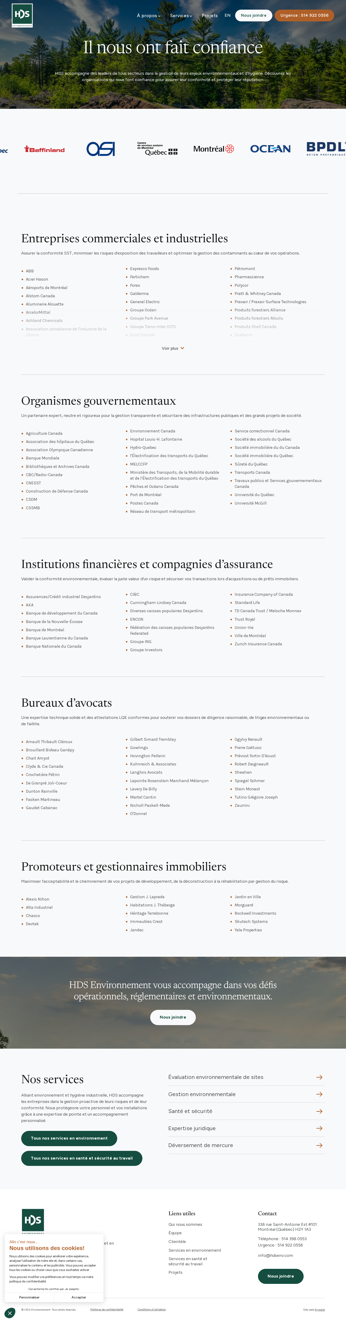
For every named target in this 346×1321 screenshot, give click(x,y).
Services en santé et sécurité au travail (188, 1261)
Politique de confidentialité (106, 1309)
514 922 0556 (290, 1245)
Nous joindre (253, 15)
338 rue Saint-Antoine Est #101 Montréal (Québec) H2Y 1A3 (287, 1227)
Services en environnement (195, 1250)
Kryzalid (320, 1309)
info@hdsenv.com (275, 1255)
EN (227, 15)
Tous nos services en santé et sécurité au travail (82, 1158)
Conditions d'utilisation (151, 1309)
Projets (210, 15)
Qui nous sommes (185, 1224)
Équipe (175, 1232)
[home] (22, 15)
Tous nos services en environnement (69, 1138)
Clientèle (177, 1241)
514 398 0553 (294, 1238)
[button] (148, 16)
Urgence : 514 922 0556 (304, 15)
